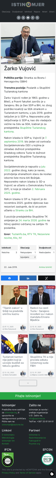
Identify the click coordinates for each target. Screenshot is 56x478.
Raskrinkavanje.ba (37, 438)
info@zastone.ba (37, 418)
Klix (15, 237)
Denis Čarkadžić (11, 375)
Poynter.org (34, 444)
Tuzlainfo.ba (19, 234)
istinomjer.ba (11, 412)
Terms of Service (27, 473)
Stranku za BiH (24, 210)
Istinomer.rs (34, 435)
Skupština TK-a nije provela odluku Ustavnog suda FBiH (41, 361)
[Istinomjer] (28, 4)
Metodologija (8, 438)
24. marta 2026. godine (32, 220)
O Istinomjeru (8, 435)
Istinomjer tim (8, 441)
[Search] (37, 18)
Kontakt (5, 444)
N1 (20, 237)
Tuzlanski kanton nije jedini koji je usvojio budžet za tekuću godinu (13, 361)
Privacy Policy (8, 473)
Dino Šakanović (10, 329)
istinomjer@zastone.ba (12, 424)
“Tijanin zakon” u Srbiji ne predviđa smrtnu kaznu (12, 310)
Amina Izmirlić (45, 267)
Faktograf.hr (35, 441)
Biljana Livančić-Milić (40, 375)
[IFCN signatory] (8, 459)
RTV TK (31, 234)
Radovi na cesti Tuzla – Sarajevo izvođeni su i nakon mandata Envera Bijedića (41, 313)
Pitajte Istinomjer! (28, 396)
